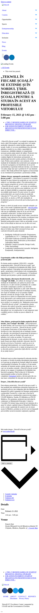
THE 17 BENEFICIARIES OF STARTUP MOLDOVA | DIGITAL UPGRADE (20, 123)
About (4, 10)
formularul (12, 376)
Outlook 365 (9, 498)
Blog (3, 46)
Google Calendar (11, 494)
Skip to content (6, 2)
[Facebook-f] (6, 57)
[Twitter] (15, 590)
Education (5, 33)
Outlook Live (9, 500)
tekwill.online (32, 207)
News (4, 42)
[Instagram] (10, 590)
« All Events (5, 68)
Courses (4, 15)
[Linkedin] (12, 57)
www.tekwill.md (8, 431)
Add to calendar (7, 463)
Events (4, 50)
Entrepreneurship (8, 29)
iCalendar (8, 496)
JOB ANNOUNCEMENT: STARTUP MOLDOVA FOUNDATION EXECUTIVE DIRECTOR (20, 128)
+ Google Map (32, 528)
